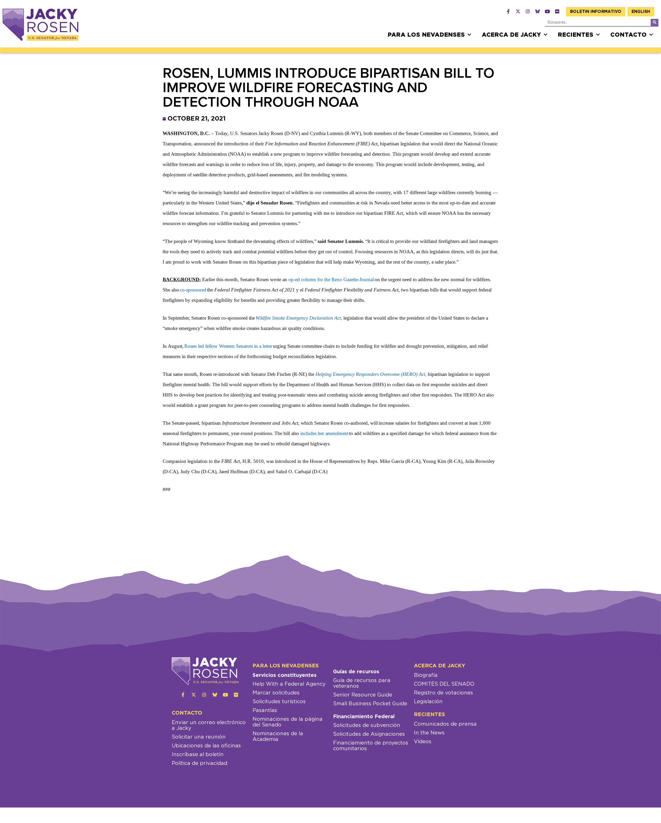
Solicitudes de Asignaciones (369, 734)
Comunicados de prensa (445, 724)
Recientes (576, 35)
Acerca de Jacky (511, 35)
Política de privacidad (199, 763)
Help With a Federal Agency (289, 684)
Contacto (628, 35)
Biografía (426, 675)
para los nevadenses (426, 35)
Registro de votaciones (443, 692)
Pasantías (265, 710)
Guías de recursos (356, 671)
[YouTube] (547, 11)
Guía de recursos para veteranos (361, 683)
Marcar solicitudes (276, 692)
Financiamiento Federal (364, 716)
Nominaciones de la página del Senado (287, 722)
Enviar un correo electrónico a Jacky (209, 725)
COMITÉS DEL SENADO (444, 684)
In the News (429, 732)
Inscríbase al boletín (198, 754)
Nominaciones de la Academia (278, 736)
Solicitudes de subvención (366, 725)
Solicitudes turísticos (279, 701)
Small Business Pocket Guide (370, 703)
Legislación (428, 701)
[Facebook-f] (508, 11)
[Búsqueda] (654, 22)
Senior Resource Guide (362, 695)
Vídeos (422, 741)
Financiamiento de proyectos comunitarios (370, 745)
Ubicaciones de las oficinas (206, 745)
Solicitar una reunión (199, 737)
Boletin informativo (595, 12)
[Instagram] (527, 11)
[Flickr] (557, 11)
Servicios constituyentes (285, 675)
